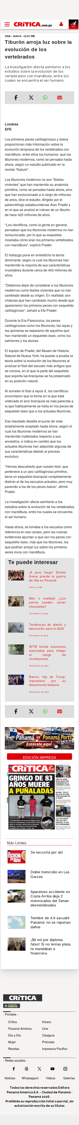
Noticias (10, 1078)
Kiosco (46, 1021)
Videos (50, 1078)
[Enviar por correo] (59, 98)
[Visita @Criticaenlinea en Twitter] (26, 1068)
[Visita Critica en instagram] (65, 1068)
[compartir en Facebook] (15, 98)
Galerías (69, 1078)
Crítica (12, 1021)
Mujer (12, 1042)
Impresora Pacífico (54, 1048)
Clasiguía (48, 1035)
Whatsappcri (30, 1078)
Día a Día (14, 1035)
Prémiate (48, 1042)
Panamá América (20, 1028)
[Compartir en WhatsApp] (47, 96)
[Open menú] (7, 24)
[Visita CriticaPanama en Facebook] (14, 1068)
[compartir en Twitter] (31, 98)
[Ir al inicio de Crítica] (33, 24)
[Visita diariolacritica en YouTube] (52, 1068)
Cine (45, 1028)
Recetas (13, 1048)
